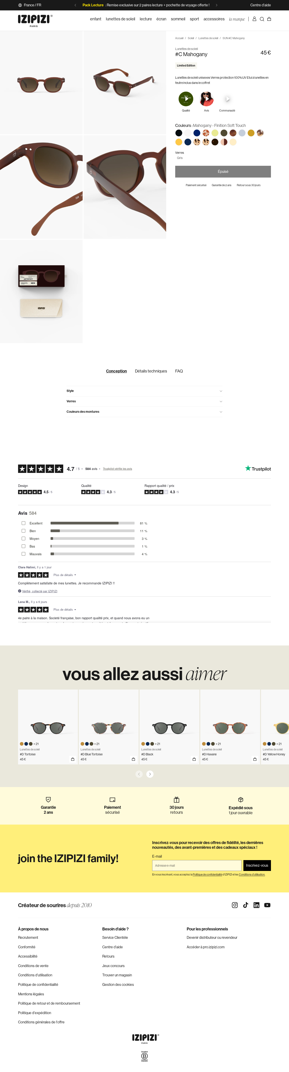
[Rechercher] (262, 19)
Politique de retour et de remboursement (49, 1003)
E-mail (157, 856)
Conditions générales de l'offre (41, 1022)
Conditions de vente (33, 966)
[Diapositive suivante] (216, 5)
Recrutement (28, 937)
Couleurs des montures (83, 412)
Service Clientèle (115, 937)
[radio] (178, 133)
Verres (71, 401)
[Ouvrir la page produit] (133, 759)
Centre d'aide (260, 5)
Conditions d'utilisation (35, 975)
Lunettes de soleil (208, 38)
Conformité (26, 947)
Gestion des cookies (118, 984)
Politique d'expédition (34, 1013)
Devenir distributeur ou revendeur (212, 937)
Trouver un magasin (117, 975)
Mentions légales (31, 994)
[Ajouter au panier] (72, 759)
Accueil (179, 38)
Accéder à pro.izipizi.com (206, 947)
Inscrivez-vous (257, 865)
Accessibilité (27, 956)
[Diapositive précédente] (75, 5)
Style (70, 391)
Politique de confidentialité (38, 984)
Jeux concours (113, 966)
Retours (108, 956)
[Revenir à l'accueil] (35, 19)
